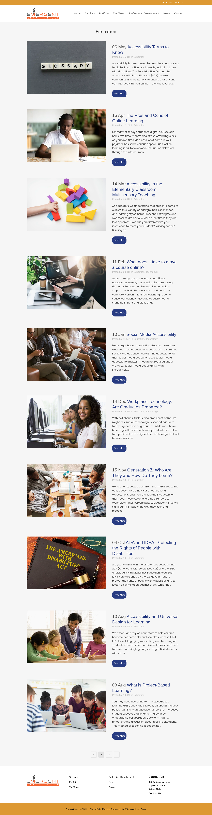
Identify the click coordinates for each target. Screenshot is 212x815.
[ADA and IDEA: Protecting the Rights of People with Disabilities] (66, 563)
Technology (152, 272)
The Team (74, 787)
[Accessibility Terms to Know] (66, 67)
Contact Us (155, 793)
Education (139, 57)
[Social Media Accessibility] (66, 354)
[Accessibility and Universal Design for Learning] (66, 636)
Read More (119, 93)
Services (73, 777)
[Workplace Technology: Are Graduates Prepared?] (66, 421)
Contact (112, 787)
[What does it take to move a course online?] (66, 282)
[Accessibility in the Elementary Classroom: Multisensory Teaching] (66, 204)
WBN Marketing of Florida (135, 809)
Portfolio (73, 782)
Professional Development (121, 777)
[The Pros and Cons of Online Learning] (66, 135)
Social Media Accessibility (151, 334)
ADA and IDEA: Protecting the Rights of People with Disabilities (144, 548)
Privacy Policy (96, 809)
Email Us (179, 2)
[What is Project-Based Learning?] (66, 705)
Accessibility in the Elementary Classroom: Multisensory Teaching (137, 189)
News (111, 782)
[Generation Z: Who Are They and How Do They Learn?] (66, 490)
